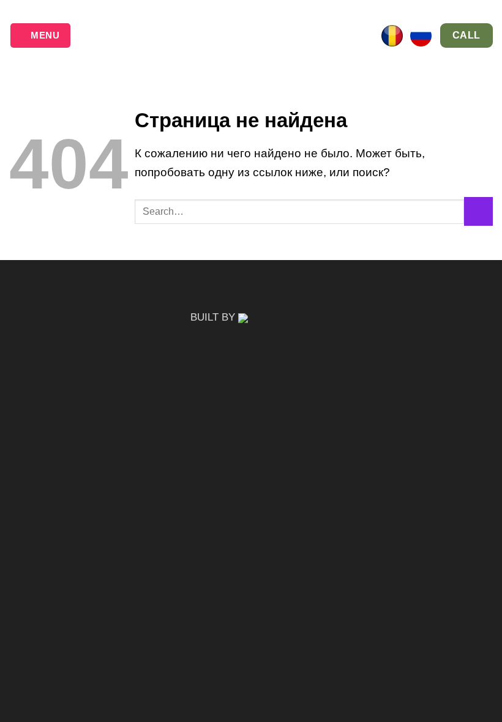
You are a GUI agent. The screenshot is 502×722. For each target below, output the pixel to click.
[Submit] (478, 211)
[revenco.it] (275, 317)
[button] (40, 35)
